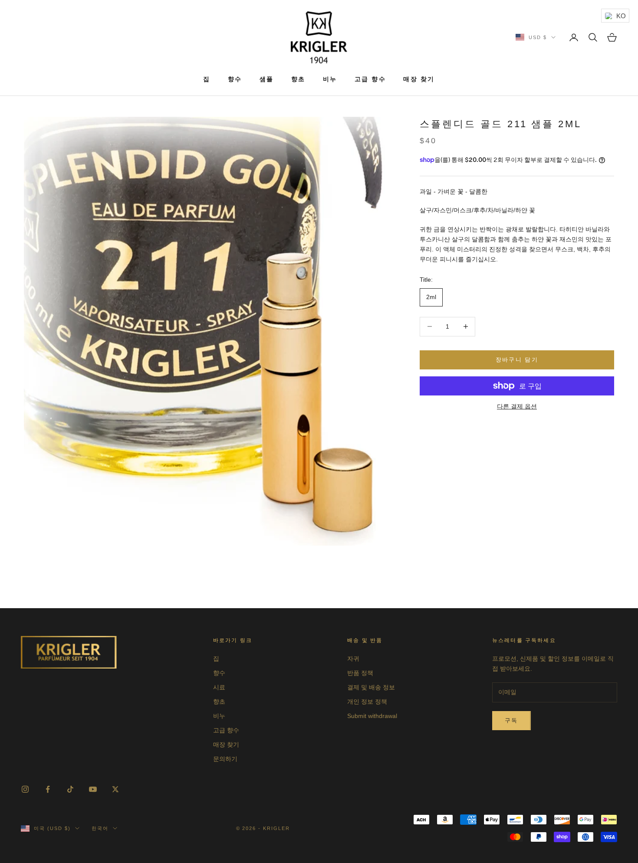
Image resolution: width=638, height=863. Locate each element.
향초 (298, 79)
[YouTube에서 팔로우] (93, 789)
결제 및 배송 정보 (371, 687)
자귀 (353, 658)
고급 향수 (370, 79)
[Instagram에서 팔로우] (25, 789)
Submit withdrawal (372, 715)
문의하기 (225, 758)
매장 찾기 (419, 79)
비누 (330, 79)
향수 (235, 79)
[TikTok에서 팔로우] (70, 789)
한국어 (100, 828)
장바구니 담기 (517, 359)
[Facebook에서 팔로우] (47, 789)
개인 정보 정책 (367, 701)
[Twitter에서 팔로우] (115, 789)
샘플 (267, 79)
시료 (219, 687)
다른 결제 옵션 (517, 406)
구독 (511, 720)
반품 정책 (360, 672)
